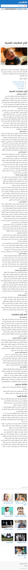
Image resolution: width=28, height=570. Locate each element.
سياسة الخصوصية (23, 564)
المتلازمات (19, 9)
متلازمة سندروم (20, 86)
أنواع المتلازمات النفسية (18, 82)
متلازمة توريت (21, 88)
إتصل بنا (25, 566)
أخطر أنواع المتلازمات (19, 84)
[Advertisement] (14, 27)
